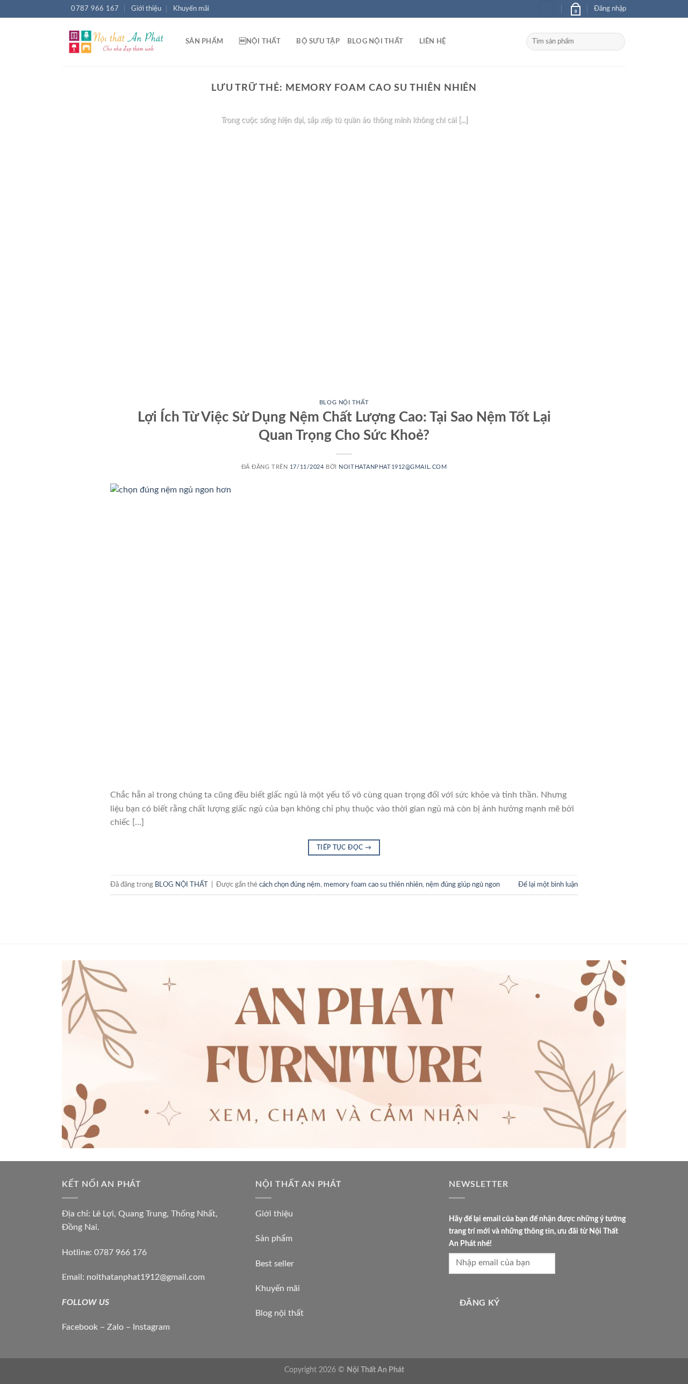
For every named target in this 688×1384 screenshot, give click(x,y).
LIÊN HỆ (432, 41)
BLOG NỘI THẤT (375, 41)
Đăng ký (480, 1303)
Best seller (274, 1263)
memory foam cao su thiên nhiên (373, 884)
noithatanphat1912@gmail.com (393, 467)
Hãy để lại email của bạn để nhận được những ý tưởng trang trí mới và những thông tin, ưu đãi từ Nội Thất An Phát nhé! (537, 1231)
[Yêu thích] (546, 9)
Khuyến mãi (191, 8)
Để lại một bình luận (548, 884)
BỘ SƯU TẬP (318, 41)
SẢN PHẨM (204, 41)
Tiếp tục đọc (344, 141)
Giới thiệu (146, 8)
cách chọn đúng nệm (289, 884)
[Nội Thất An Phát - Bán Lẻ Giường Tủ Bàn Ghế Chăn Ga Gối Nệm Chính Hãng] (115, 42)
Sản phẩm (273, 1238)
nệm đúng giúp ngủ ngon (463, 884)
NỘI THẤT (260, 41)
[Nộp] (615, 42)
